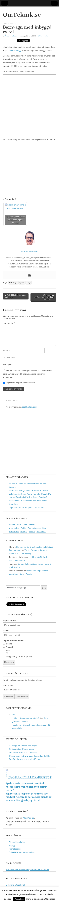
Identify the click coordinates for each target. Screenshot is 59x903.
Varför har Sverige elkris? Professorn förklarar (29, 490)
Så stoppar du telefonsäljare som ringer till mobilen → (44, 297)
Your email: (8, 685)
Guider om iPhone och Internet (23, 752)
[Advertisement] (29, 105)
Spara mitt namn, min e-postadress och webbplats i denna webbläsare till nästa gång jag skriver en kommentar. (27, 373)
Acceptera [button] (19, 899)
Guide (23, 528)
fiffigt (28, 283)
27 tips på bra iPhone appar (21, 749)
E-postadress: (10, 620)
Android (32, 525)
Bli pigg (12, 845)
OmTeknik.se (22, 14)
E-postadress (9, 357)
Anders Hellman (11, 36)
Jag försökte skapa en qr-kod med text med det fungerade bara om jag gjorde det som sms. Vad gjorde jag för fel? (29, 797)
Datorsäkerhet (34, 528)
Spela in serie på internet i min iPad (25, 783)
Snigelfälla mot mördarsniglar (22, 852)
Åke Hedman (14, 550)
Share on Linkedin (20, 192)
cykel (21, 283)
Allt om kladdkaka (17, 842)
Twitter (32, 531)
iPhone (12, 525)
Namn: (6, 630)
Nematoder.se (15, 849)
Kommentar (9, 323)
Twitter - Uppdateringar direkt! (25, 718)
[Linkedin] (29, 275)
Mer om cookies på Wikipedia (40, 899)
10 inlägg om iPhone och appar (23, 745)
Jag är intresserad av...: (14, 640)
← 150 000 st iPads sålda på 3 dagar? (15, 296)
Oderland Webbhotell (15, 885)
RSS (14, 714)
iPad (19, 525)
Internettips (14, 528)
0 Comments (43, 36)
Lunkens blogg (14, 50)
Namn (6, 350)
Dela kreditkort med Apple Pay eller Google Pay (30, 494)
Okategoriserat (9, 23)
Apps (24, 525)
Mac (44, 528)
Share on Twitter (13, 192)
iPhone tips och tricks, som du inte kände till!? (29, 756)
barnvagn (13, 283)
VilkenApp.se (28, 818)
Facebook (41, 531)
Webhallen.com (29, 407)
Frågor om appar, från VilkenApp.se (30, 777)
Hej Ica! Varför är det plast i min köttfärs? (27, 507)
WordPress (14, 531)
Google (23, 531)
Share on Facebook (6, 192)
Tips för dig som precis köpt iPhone (25, 759)
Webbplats (7, 364)
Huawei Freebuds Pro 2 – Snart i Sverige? (28, 497)
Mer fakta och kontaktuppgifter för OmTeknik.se (27, 869)
